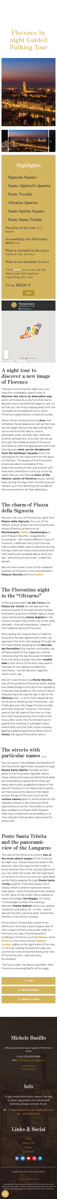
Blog (28, 1138)
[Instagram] (34, 1158)
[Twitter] (23, 1158)
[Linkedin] (40, 1158)
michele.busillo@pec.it (31, 1060)
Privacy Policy (28, 1069)
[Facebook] (17, 1158)
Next (50, 141)
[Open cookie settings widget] (5, 1193)
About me (28, 1143)
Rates (28, 1147)
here (17, 269)
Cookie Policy (28, 1066)
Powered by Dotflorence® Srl (29, 1179)
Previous (6, 141)
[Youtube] (28, 1158)
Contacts (28, 1151)
